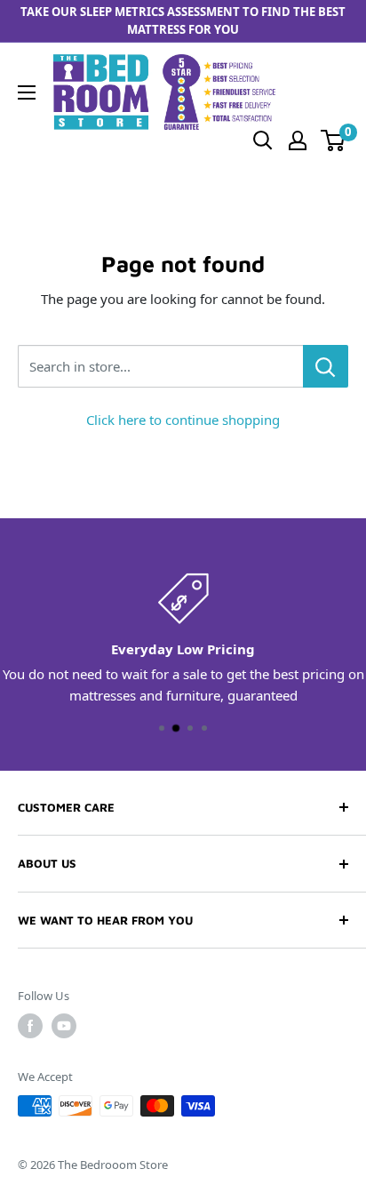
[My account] (297, 140)
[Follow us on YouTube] (64, 1025)
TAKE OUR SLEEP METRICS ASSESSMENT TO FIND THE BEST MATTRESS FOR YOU (183, 20)
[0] (333, 140)
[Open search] (263, 140)
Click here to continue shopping (183, 419)
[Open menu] (27, 92)
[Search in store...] (325, 366)
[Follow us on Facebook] (30, 1025)
